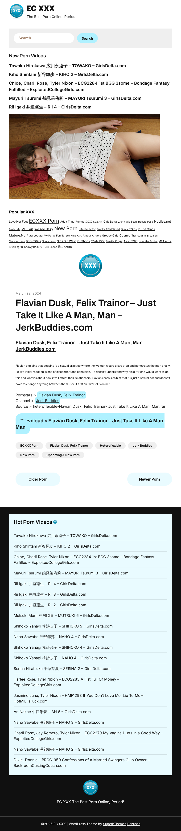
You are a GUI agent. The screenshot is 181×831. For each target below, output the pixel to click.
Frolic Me (14, 229)
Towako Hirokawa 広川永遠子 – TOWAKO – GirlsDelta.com (67, 65)
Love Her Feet (18, 221)
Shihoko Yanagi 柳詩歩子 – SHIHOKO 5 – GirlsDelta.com (63, 626)
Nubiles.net (162, 221)
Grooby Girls (110, 235)
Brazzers (65, 247)
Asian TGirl (130, 241)
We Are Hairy (43, 229)
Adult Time (67, 221)
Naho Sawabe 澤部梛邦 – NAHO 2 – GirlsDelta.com (59, 749)
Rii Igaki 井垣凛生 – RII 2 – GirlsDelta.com (50, 604)
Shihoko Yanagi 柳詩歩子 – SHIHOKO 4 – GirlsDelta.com (63, 647)
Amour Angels (92, 235)
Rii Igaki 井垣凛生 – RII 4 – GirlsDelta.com (50, 106)
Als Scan (131, 221)
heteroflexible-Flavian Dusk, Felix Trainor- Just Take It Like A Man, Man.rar (99, 406)
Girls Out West (66, 241)
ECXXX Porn (44, 221)
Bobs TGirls (33, 241)
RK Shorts (83, 241)
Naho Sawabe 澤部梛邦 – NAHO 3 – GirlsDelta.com (59, 722)
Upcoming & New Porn (63, 455)
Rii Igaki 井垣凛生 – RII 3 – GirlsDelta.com (50, 594)
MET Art (27, 229)
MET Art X (165, 241)
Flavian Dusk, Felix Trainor (61, 395)
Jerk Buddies (47, 400)
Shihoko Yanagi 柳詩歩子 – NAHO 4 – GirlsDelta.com (60, 658)
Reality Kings (114, 241)
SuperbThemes (114, 824)
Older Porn (38, 479)
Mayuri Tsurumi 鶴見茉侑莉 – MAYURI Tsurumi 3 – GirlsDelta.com (75, 98)
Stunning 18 (16, 247)
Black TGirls (129, 229)
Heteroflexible (110, 445)
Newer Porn (149, 479)
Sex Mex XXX (74, 235)
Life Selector (87, 229)
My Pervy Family (54, 235)
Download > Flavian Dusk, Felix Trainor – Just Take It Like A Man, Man (90, 424)
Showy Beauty (33, 247)
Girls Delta (110, 221)
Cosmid (124, 235)
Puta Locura (35, 235)
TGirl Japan (50, 247)
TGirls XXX (98, 241)
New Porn (66, 228)
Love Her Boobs (148, 241)
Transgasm (139, 235)
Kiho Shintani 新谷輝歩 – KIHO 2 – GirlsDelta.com (58, 74)
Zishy (121, 221)
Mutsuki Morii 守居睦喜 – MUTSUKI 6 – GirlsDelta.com (61, 615)
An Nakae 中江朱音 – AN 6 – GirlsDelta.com (52, 711)
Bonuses (133, 824)
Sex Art (97, 221)
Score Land (49, 241)
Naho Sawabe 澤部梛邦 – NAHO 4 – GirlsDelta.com (59, 636)
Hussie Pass (145, 221)
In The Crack (146, 229)
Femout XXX (84, 221)
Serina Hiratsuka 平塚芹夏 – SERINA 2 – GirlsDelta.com (62, 668)
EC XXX (41, 9)
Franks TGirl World (108, 229)
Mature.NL (17, 235)
